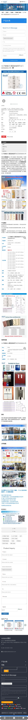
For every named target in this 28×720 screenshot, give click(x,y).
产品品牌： (3, 113)
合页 (21, 536)
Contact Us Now (14, 60)
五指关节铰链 (5, 543)
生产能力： (3, 129)
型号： (2, 111)
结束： (2, 119)
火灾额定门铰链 (5, 536)
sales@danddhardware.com (9, 651)
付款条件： (3, 125)
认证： (2, 114)
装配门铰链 (12, 543)
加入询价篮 (11, 136)
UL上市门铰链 (14, 536)
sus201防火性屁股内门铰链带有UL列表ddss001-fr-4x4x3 (19, 630)
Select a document (7, 569)
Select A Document (8, 38)
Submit (5, 613)
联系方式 (4, 151)
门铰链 (12, 541)
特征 (3, 144)
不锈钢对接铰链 (5, 541)
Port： (2, 127)
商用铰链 (18, 541)
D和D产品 (4, 146)
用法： (2, 124)
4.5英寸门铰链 (14, 538)
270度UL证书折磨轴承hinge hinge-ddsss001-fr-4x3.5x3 (8, 630)
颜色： (2, 122)
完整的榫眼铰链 (5, 538)
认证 (3, 149)
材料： (2, 117)
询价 (4, 136)
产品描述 (4, 142)
